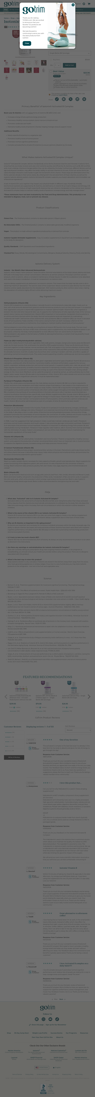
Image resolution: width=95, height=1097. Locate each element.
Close (73, 5)
